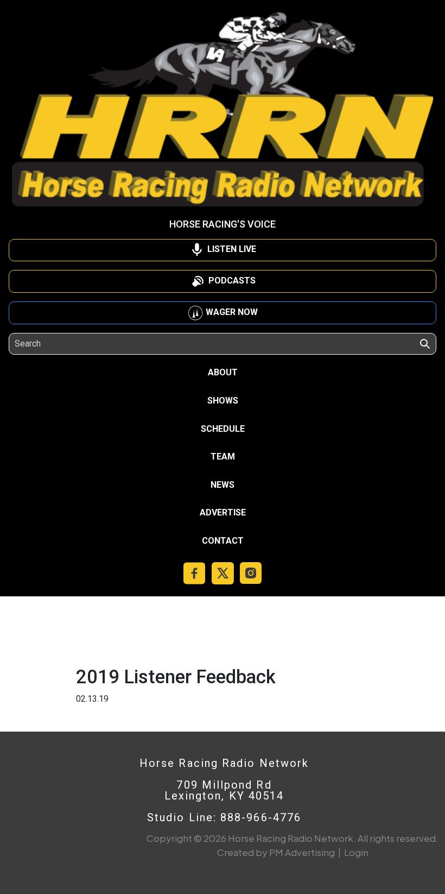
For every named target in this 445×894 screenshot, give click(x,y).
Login (356, 852)
